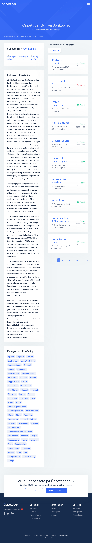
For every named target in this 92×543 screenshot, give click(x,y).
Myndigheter (23, 423)
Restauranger (13, 440)
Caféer (24, 381)
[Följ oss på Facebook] (4, 513)
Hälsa (18, 402)
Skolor (24, 440)
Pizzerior (24, 435)
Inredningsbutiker (15, 411)
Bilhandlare (21, 369)
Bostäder (23, 377)
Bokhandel (12, 377)
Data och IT (13, 386)
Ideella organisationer (17, 406)
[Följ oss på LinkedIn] (13, 513)
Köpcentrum (13, 419)
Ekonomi (34, 390)
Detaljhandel (25, 386)
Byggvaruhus (13, 381)
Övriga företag (29, 456)
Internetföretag (31, 411)
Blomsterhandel (28, 373)
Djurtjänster (13, 390)
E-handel (24, 390)
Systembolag (13, 448)
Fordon (22, 394)
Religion (34, 435)
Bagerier (20, 356)
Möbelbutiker (14, 427)
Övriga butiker (14, 456)
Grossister (24, 398)
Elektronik (12, 394)
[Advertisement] (46, 13)
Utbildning (25, 448)
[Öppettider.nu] (9, 4)
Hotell (10, 402)
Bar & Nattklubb (28, 361)
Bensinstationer (14, 365)
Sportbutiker (20, 444)
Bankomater (13, 361)
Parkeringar (13, 435)
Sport (10, 444)
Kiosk (10, 415)
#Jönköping (29, 48)
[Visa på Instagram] (12, 58)
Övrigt (11, 460)
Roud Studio (63, 535)
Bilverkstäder (13, 373)
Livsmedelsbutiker (28, 419)
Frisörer (31, 394)
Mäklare (34, 423)
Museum (11, 423)
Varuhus (11, 452)
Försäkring (12, 398)
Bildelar (11, 369)
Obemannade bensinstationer (20, 431)
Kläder (18, 415)
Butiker (33, 377)
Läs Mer (34, 491)
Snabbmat (34, 440)
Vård (25, 452)
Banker (30, 356)
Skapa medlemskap (56, 491)
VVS (19, 452)
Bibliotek (27, 365)
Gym (33, 398)
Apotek (11, 356)
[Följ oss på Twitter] (8, 513)
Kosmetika (28, 415)
